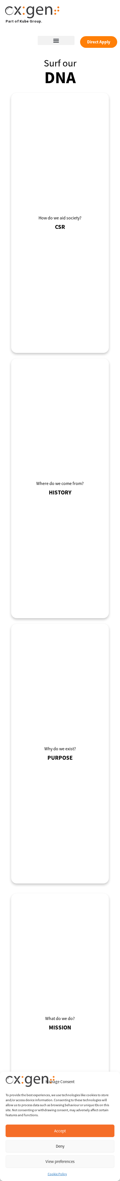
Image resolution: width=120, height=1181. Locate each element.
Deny (60, 1146)
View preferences (60, 1161)
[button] (56, 40)
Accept (60, 1130)
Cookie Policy (57, 1174)
